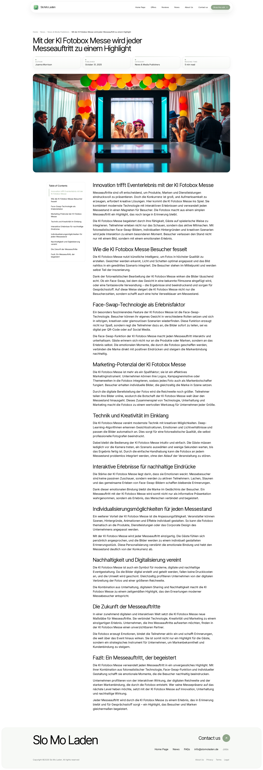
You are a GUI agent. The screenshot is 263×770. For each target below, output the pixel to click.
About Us (199, 759)
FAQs (187, 749)
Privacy (209, 759)
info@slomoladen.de (206, 749)
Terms (218, 759)
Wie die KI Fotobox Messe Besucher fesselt (66, 200)
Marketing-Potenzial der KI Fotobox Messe (66, 215)
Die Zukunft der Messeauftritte (64, 249)
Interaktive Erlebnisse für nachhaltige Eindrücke (67, 227)
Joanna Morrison (43, 64)
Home (35, 32)
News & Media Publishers (58, 32)
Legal (226, 759)
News (42, 32)
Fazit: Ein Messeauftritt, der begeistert (63, 255)
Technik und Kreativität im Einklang (66, 221)
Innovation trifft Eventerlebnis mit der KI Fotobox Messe (67, 192)
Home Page (161, 749)
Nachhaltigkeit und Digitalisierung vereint (65, 243)
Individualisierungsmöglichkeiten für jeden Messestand (66, 235)
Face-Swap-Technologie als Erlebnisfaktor (63, 207)
